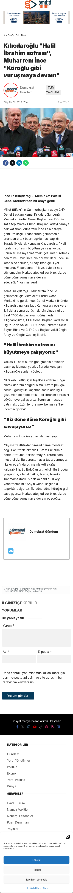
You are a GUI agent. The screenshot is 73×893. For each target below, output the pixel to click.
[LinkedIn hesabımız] (58, 727)
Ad (6, 652)
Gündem (13, 754)
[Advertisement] (36, 181)
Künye (45, 888)
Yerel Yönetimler (18, 760)
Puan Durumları (18, 822)
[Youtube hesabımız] (34, 727)
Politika (12, 767)
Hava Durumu (17, 803)
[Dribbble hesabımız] (52, 727)
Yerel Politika (16, 780)
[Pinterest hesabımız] (46, 727)
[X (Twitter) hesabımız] (22, 727)
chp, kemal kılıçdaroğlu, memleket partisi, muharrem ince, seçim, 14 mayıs (31, 590)
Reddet (36, 869)
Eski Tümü (63, 102)
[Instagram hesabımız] (28, 727)
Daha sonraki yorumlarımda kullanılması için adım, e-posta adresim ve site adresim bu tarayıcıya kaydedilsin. (34, 677)
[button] (67, 836)
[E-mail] (10, 552)
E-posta (45, 652)
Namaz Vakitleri (18, 809)
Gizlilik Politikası (34, 888)
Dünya (11, 786)
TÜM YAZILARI (52, 90)
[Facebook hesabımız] (17, 727)
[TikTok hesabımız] (40, 727)
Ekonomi (13, 773)
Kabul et (36, 859)
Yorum (8, 625)
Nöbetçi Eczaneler (20, 816)
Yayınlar (12, 829)
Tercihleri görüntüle (36, 879)
